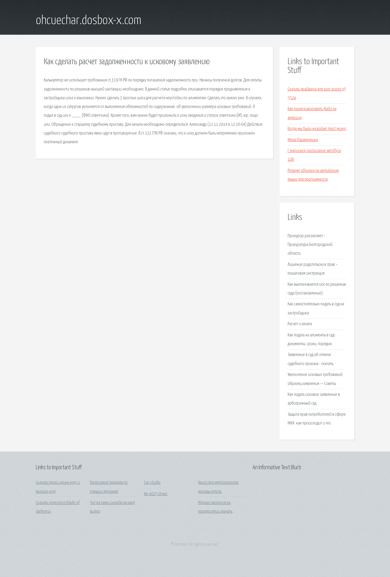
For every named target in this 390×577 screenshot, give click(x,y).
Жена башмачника (303, 140)
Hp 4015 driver (156, 494)
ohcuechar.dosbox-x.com (88, 21)
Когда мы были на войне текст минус (317, 129)
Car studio (152, 482)
